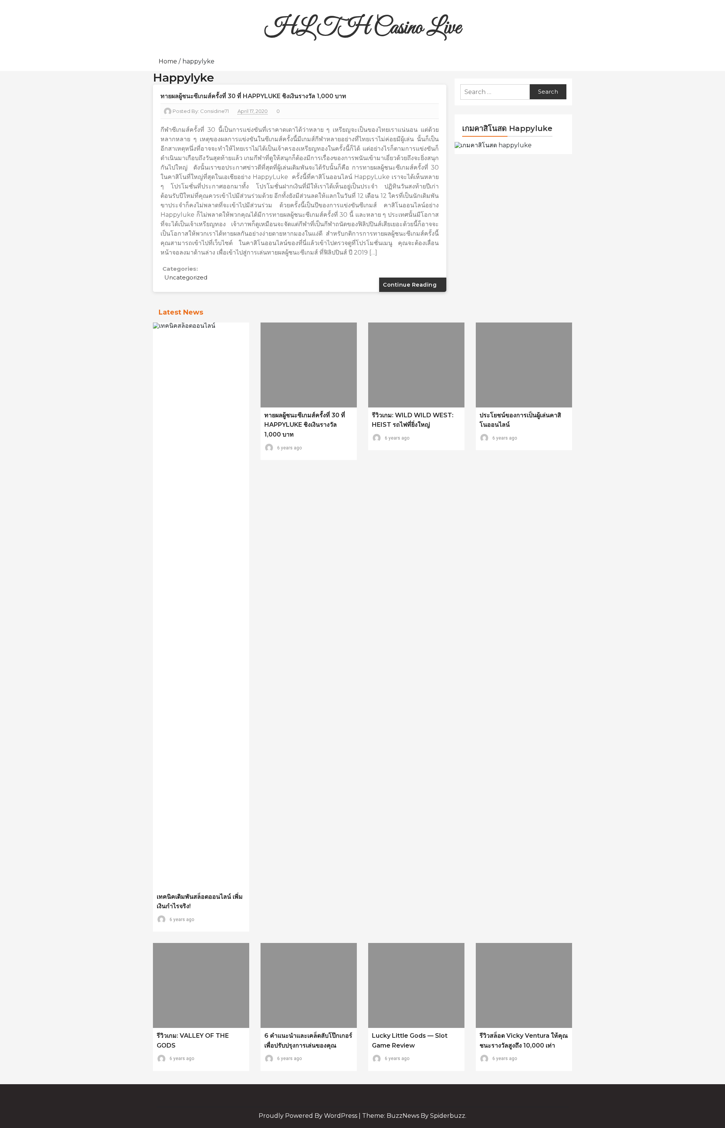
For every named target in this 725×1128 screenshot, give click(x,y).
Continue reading (410, 284)
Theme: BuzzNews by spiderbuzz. (414, 1115)
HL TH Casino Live (363, 28)
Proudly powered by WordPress (309, 1115)
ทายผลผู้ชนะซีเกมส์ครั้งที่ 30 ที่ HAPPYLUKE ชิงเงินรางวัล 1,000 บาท (253, 96)
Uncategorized (185, 277)
